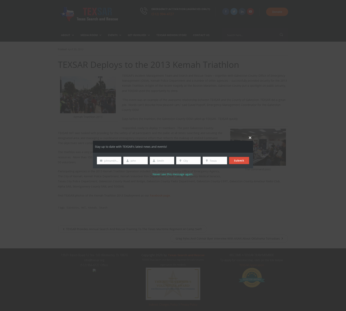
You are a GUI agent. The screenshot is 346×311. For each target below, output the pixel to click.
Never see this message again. (173, 174)
